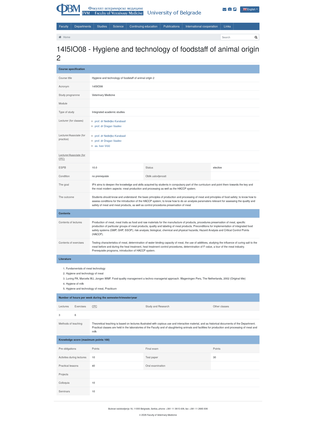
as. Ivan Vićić (102, 146)
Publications (171, 26)
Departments (82, 26)
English (251, 9)
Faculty (63, 26)
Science (118, 26)
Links (227, 26)
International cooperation (202, 26)
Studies (102, 26)
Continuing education (143, 26)
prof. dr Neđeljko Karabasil (110, 121)
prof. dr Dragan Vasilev (108, 126)
